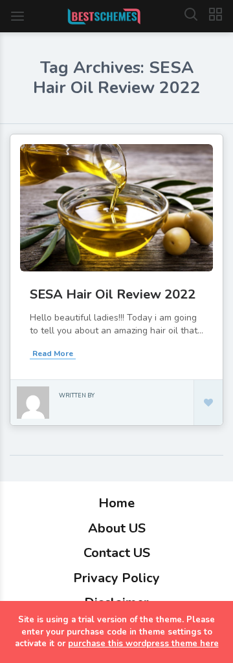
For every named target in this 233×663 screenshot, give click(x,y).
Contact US (116, 553)
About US (117, 528)
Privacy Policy (116, 578)
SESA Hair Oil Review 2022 (112, 294)
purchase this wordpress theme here (143, 643)
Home (116, 503)
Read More (52, 353)
